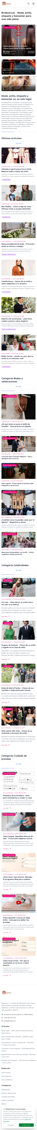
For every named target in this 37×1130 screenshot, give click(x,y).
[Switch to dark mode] (28, 3)
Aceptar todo (26, 1125)
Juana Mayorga (5, 166)
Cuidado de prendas (9, 61)
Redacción (5, 1068)
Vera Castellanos (6, 241)
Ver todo (18, 143)
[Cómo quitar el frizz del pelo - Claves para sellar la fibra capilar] (18, 40)
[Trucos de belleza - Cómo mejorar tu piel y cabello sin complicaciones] (18, 83)
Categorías (6, 1085)
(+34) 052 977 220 (10, 1018)
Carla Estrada (5, 204)
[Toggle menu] (33, 3)
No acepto (11, 1125)
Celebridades (6, 179)
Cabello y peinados (9, 27)
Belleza (5, 78)
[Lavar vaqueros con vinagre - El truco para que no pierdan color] (18, 67)
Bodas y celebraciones (9, 254)
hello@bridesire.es (10, 1021)
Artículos (5, 1026)
